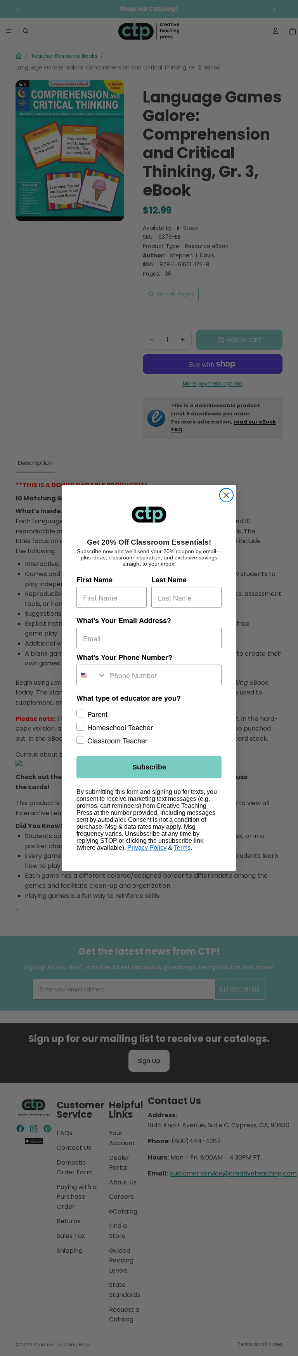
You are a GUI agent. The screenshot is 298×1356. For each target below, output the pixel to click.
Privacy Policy (146, 847)
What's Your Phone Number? (124, 657)
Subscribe (149, 767)
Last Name (169, 580)
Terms (182, 847)
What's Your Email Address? (123, 620)
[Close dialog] (226, 495)
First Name (94, 580)
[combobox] (91, 675)
